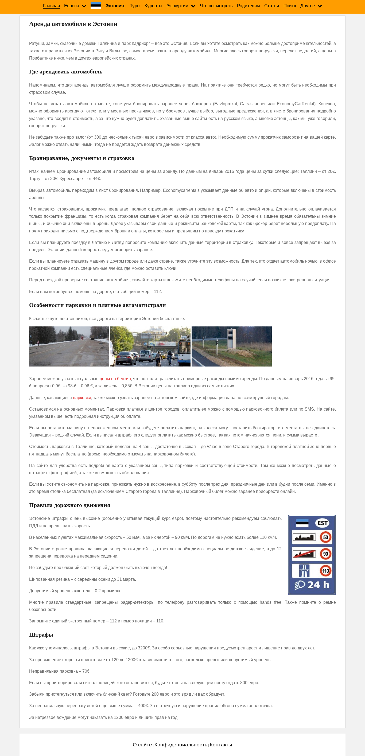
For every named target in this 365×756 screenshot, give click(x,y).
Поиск (290, 5)
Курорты (153, 5)
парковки (82, 397)
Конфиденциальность (180, 744)
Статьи (271, 5)
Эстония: (116, 5)
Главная (51, 5)
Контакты (221, 744)
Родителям (248, 5)
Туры (135, 5)
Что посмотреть (216, 5)
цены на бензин (115, 378)
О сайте (142, 744)
